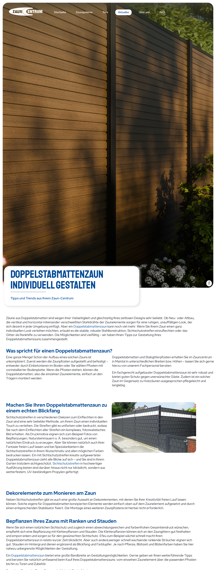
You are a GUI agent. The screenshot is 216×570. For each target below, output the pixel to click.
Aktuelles (123, 12)
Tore (105, 12)
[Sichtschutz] (154, 427)
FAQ (162, 12)
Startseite (60, 12)
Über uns (144, 12)
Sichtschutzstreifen (66, 463)
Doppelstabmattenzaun (90, 326)
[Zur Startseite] (29, 12)
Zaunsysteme (84, 12)
